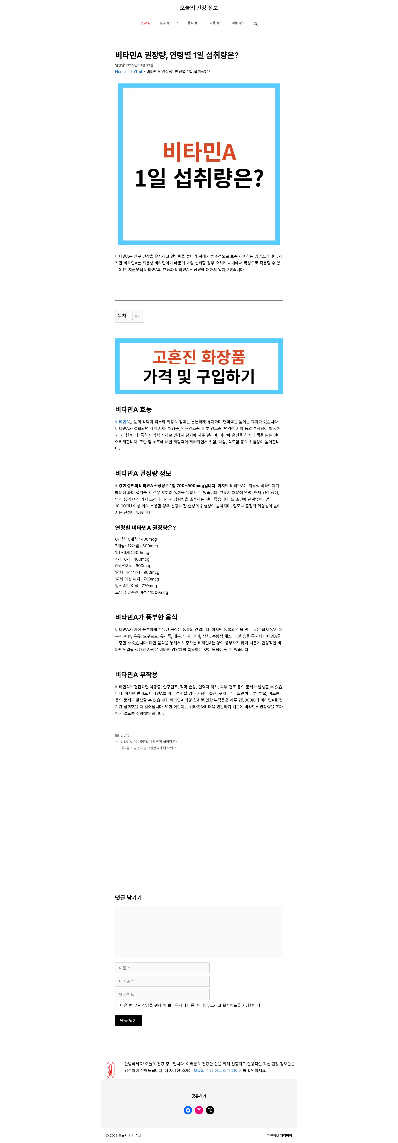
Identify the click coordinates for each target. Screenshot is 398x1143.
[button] (255, 24)
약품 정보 (238, 23)
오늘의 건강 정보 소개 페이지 (218, 1070)
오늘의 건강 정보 (199, 8)
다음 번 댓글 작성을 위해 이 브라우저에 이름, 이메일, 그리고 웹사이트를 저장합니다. (190, 1005)
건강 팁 (146, 23)
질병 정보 (166, 23)
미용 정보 (216, 23)
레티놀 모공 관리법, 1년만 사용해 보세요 (148, 748)
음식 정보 (194, 23)
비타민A (122, 422)
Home (120, 71)
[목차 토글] (134, 316)
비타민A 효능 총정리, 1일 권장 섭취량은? (149, 742)
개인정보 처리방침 (279, 1135)
